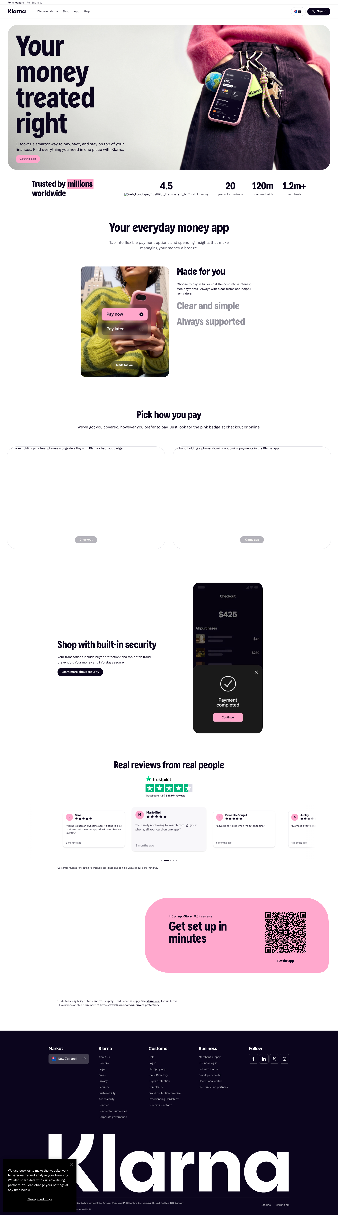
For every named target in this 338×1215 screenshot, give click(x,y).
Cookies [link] (266, 1205)
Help (87, 11)
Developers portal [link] (210, 1075)
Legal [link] (102, 1069)
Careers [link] (104, 1063)
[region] (39, 1185)
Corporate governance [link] (113, 1117)
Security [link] (104, 1087)
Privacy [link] (103, 1081)
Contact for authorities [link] (113, 1111)
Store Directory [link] (158, 1075)
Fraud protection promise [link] (165, 1093)
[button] (298, 11)
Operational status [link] (210, 1081)
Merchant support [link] (210, 1057)
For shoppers (16, 2)
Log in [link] (152, 1063)
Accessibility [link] (106, 1099)
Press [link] (102, 1075)
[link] (86, 498)
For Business (34, 2)
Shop (66, 11)
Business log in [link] (208, 1063)
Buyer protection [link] (159, 1081)
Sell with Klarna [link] (208, 1069)
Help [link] (152, 1057)
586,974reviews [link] (175, 795)
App (76, 11)
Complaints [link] (156, 1087)
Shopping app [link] (157, 1069)
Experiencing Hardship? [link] (164, 1099)
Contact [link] (104, 1105)
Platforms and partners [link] (213, 1087)
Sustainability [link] (107, 1093)
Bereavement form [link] (160, 1105)
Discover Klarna (47, 11)
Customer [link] (159, 1048)
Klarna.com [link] (282, 1205)
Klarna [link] (105, 1048)
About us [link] (104, 1057)
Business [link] (208, 1048)
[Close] (71, 1164)
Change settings (39, 1199)
